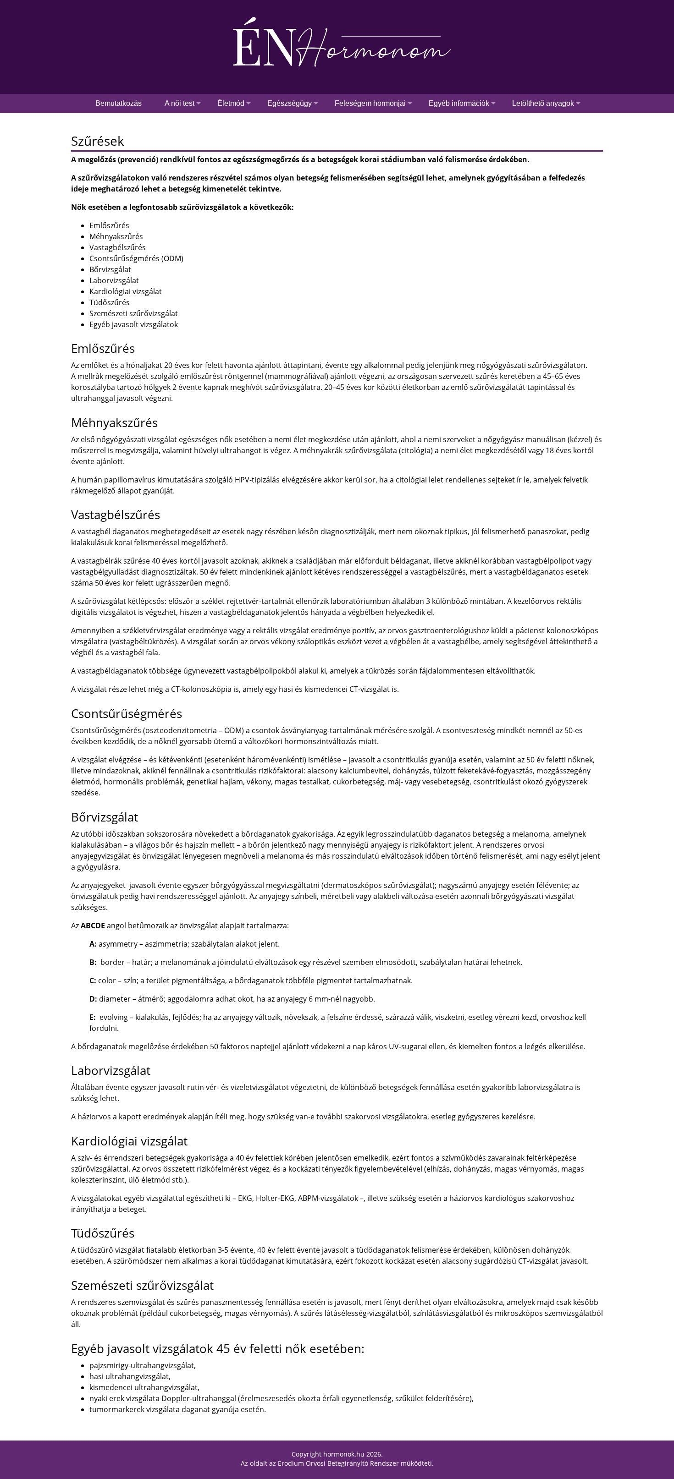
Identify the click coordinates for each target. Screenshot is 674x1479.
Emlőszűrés (109, 225)
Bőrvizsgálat (110, 269)
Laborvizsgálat (114, 280)
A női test (179, 103)
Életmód (230, 103)
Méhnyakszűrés (116, 236)
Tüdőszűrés (109, 302)
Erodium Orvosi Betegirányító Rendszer (338, 1463)
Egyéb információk (459, 103)
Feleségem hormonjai (370, 103)
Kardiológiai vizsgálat (125, 291)
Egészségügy (289, 103)
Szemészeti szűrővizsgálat (133, 313)
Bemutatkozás (118, 103)
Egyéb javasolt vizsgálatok (133, 324)
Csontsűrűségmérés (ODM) (136, 258)
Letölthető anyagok (543, 103)
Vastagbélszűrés (117, 247)
